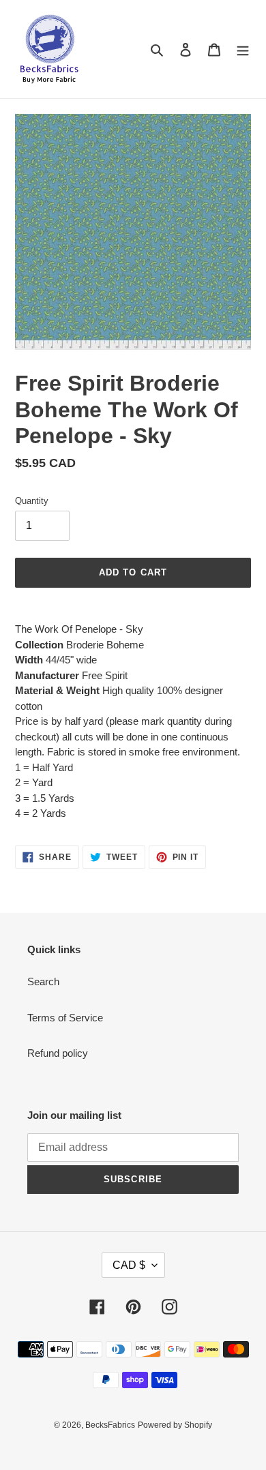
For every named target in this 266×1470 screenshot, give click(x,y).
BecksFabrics (110, 1425)
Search (43, 981)
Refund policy (57, 1053)
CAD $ (129, 1265)
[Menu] (242, 49)
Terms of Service (65, 1017)
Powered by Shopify (175, 1425)
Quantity (31, 501)
